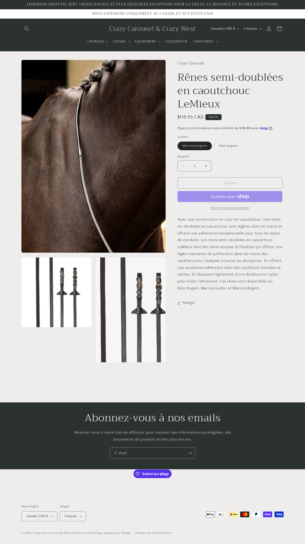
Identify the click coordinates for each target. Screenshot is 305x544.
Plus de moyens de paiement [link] (230, 207)
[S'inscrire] (190, 453)
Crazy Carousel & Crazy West (52, 533)
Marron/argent (197, 147)
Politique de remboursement (153, 532)
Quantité (184, 156)
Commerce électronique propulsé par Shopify (101, 533)
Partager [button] (188, 303)
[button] (26, 28)
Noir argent (231, 147)
